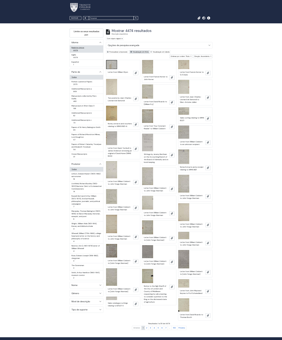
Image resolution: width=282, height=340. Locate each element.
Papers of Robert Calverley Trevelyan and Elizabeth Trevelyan (86, 147)
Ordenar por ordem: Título (180, 56)
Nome (74, 285)
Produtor (75, 164)
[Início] (81, 7)
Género (75, 293)
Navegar (75, 18)
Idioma (74, 42)
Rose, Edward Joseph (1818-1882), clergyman (84, 258)
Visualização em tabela (161, 52)
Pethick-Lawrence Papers (81, 82)
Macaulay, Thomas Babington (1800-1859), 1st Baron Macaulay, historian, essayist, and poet (86, 215)
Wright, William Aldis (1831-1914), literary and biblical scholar (84, 226)
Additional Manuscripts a (81, 90)
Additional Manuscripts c (81, 121)
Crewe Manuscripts (79, 155)
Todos (74, 77)
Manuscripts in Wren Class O (83, 107)
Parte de (75, 71)
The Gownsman (77, 266)
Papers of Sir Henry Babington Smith (85, 128)
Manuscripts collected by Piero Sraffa (83, 98)
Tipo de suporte (79, 309)
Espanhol (76, 63)
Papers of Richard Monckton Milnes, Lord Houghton (85, 137)
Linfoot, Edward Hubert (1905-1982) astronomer (86, 176)
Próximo (182, 328)
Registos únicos (78, 48)
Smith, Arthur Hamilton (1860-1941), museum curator (85, 275)
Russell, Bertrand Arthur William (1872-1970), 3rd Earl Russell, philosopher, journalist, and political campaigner (85, 201)
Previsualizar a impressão (118, 52)
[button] (199, 18)
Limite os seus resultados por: (86, 33)
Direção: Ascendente (202, 56)
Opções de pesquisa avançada (123, 45)
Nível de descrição (80, 301)
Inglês (78, 56)
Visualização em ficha (140, 52)
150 (174, 328)
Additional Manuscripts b (81, 114)
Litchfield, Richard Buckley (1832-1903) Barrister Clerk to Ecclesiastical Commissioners (86, 187)
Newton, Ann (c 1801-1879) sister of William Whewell (85, 248)
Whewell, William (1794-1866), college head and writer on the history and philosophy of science (86, 237)
